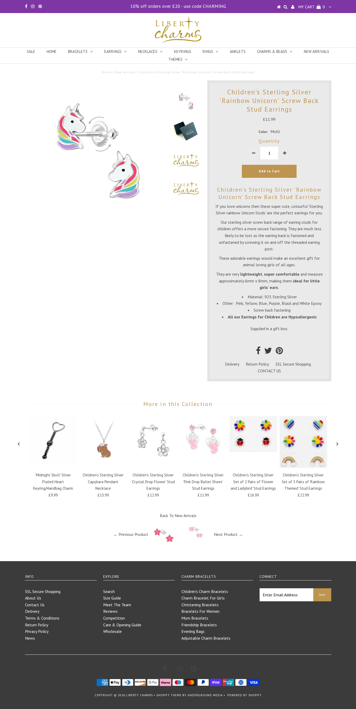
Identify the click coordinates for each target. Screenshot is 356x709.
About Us (33, 598)
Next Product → (228, 534)
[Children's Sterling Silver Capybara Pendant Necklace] (103, 462)
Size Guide (112, 598)
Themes (175, 59)
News (30, 638)
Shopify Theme (168, 695)
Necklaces (147, 51)
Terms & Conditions (42, 618)
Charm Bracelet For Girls (203, 598)
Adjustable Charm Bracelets (205, 638)
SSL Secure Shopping (293, 364)
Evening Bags (193, 631)
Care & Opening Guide (122, 624)
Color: (263, 132)
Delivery (232, 364)
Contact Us (35, 604)
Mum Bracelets (194, 618)
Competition (114, 618)
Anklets (237, 51)
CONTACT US (269, 370)
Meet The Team (117, 604)
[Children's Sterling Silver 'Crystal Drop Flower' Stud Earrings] (153, 462)
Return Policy (257, 364)
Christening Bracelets (200, 604)
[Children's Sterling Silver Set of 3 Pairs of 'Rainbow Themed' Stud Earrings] (303, 466)
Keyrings (182, 51)
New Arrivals (316, 51)
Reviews (110, 611)
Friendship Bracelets (199, 624)
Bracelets (78, 51)
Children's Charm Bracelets (204, 591)
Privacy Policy (36, 631)
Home (52, 51)
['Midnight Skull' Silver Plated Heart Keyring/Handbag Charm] (53, 462)
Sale (31, 51)
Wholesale (112, 631)
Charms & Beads (272, 51)
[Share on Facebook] (258, 352)
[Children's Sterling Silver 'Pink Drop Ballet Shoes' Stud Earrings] (203, 462)
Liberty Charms (139, 695)
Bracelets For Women (200, 611)
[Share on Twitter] (268, 352)
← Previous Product (130, 534)
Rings (208, 51)
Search (109, 591)
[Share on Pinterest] (279, 352)
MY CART (311, 6)
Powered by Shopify (244, 695)
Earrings (112, 51)
